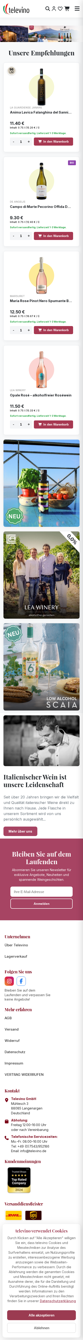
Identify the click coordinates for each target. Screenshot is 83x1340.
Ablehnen (41, 1328)
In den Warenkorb (56, 141)
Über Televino (16, 945)
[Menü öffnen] (77, 8)
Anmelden (42, 903)
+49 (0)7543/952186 (33, 1146)
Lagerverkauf (16, 956)
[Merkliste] (60, 8)
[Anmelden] (54, 8)
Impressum (14, 1063)
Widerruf (12, 1040)
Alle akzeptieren (41, 1315)
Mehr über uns (20, 831)
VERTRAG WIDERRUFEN (24, 1074)
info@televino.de (33, 1151)
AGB (8, 1018)
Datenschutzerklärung (58, 1301)
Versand (12, 1029)
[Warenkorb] (67, 8)
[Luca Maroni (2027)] (11, 71)
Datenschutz (15, 1052)
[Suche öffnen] (47, 8)
